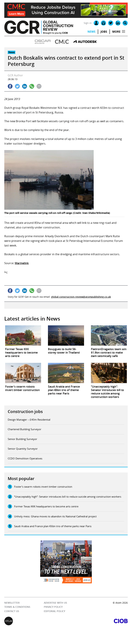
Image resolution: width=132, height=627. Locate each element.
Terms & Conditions (17, 606)
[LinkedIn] (117, 23)
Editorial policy (54, 611)
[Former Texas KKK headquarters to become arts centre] (23, 335)
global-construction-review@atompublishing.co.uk (81, 296)
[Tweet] (17, 86)
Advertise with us (55, 602)
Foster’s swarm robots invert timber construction (43, 486)
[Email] (103, 23)
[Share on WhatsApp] (31, 86)
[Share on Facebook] (10, 86)
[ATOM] (35, 621)
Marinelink (22, 263)
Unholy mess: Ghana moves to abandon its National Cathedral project (55, 516)
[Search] (125, 23)
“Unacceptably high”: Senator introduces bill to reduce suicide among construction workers (67, 496)
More (116, 32)
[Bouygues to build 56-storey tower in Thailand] (66, 335)
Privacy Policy (53, 606)
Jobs (104, 32)
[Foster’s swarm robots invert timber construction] (23, 373)
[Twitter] (110, 23)
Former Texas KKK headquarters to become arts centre (46, 506)
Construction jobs (25, 411)
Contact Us (11, 611)
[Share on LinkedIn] (24, 86)
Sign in (88, 23)
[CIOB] (97, 621)
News (91, 32)
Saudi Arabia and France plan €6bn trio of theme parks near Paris (52, 526)
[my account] (96, 23)
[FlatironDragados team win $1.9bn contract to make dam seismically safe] (109, 335)
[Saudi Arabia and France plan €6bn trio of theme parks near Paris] (66, 373)
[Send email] (39, 86)
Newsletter (12, 602)
